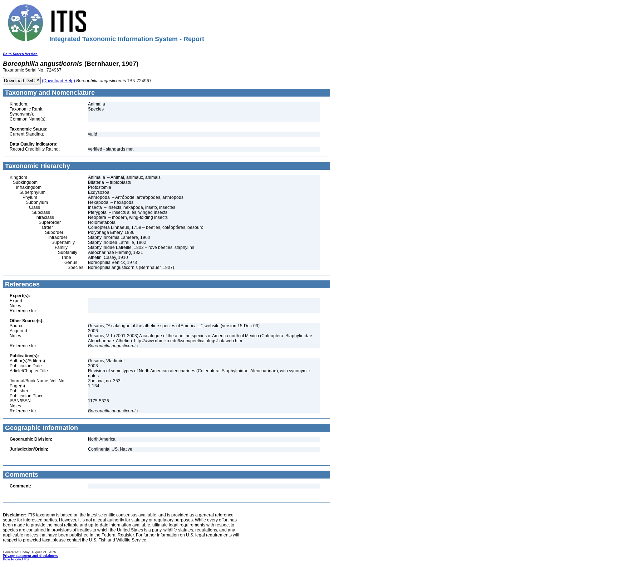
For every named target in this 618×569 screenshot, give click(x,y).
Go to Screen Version (20, 54)
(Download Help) (58, 80)
